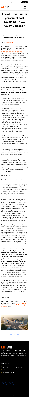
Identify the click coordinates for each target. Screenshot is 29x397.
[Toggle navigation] (25, 7)
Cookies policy (13, 395)
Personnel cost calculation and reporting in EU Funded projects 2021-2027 (14, 304)
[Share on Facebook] (14, 335)
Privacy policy (19, 390)
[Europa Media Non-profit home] (11, 7)
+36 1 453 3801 (6, 370)
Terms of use (9, 390)
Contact (24, 2)
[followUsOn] (2, 2)
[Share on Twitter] (11, 335)
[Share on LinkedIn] (18, 335)
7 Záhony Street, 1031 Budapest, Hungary (13, 367)
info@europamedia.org (8, 372)
